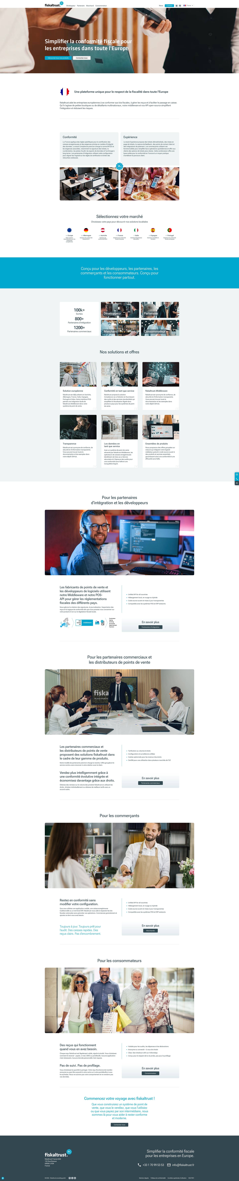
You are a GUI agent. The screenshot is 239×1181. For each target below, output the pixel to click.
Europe (70, 235)
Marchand (90, 6)
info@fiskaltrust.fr (183, 1165)
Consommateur (101, 6)
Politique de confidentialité (158, 1178)
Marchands (150, 931)
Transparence (69, 443)
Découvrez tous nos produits (58, 58)
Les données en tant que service (112, 445)
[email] (237, 474)
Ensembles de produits (156, 443)
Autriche (103, 235)
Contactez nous (81, 58)
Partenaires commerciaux (150, 783)
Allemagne (87, 235)
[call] (237, 479)
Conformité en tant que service (119, 391)
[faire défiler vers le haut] (237, 483)
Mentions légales (144, 1178)
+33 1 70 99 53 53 (153, 1165)
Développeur (70, 6)
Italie (137, 235)
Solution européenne (73, 391)
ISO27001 (191, 1178)
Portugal (170, 235)
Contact (169, 6)
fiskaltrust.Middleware (156, 391)
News (161, 5)
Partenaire (80, 6)
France (120, 235)
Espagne (153, 235)
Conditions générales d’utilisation (177, 1178)
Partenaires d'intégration (150, 627)
